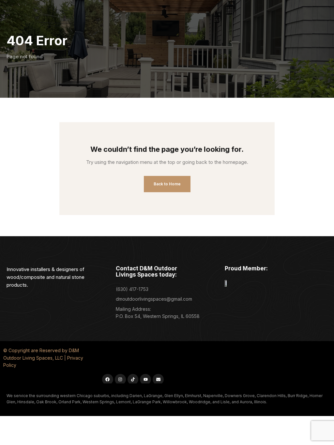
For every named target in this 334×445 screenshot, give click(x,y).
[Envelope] (158, 379)
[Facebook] (107, 379)
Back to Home (167, 183)
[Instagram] (120, 379)
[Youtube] (145, 379)
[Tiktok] (133, 379)
